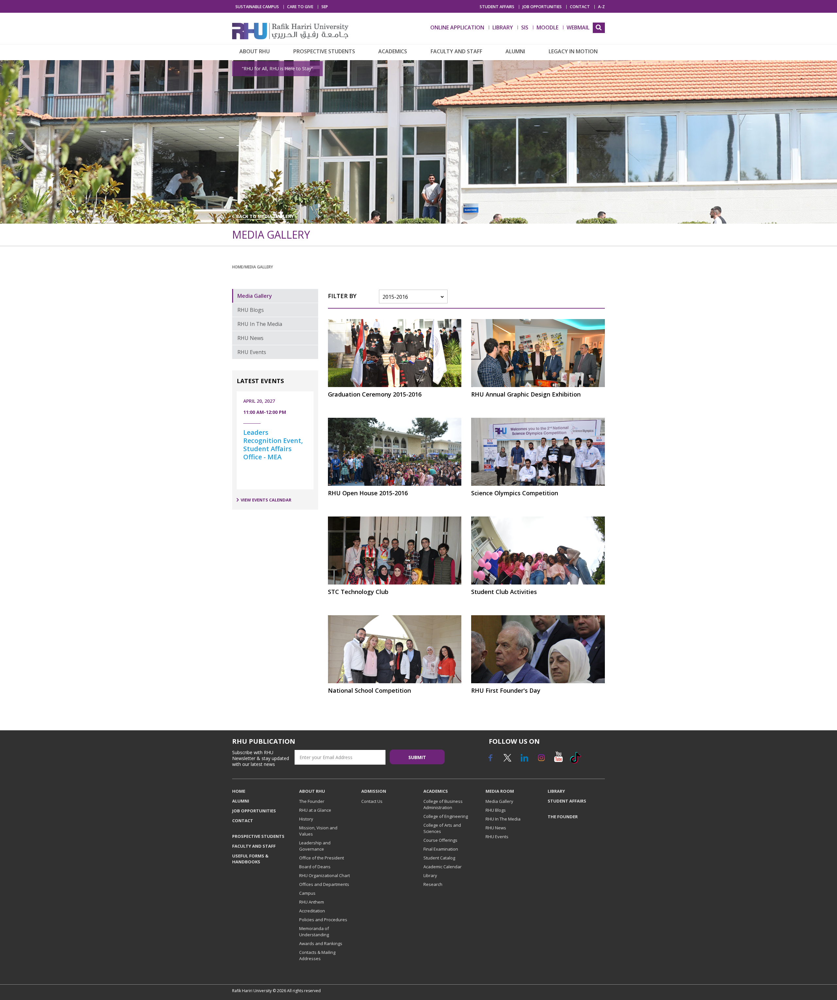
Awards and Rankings (320, 943)
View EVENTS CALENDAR (266, 500)
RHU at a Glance (315, 810)
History (306, 819)
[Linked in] (524, 760)
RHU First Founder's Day (505, 690)
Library (430, 875)
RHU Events (251, 352)
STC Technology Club (358, 592)
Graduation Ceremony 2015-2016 (374, 394)
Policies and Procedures (323, 920)
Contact (580, 7)
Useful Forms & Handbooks (250, 859)
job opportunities (542, 7)
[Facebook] (490, 760)
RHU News (250, 338)
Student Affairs (497, 7)
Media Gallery (254, 295)
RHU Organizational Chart (324, 875)
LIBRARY (502, 27)
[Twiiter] (507, 760)
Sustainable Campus (257, 7)
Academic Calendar (442, 867)
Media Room (500, 791)
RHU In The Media (259, 324)
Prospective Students (324, 51)
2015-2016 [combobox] (395, 296)
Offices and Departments (324, 884)
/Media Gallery (258, 266)
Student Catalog (439, 858)
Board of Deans (315, 867)
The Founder (311, 801)
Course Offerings (440, 840)
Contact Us (372, 801)
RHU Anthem (311, 902)
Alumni (515, 51)
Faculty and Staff (456, 51)
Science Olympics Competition (514, 493)
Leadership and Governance (315, 846)
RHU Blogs (250, 310)
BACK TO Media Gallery (265, 216)
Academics (392, 51)
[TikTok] (575, 760)
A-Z (601, 7)
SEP (324, 7)
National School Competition (369, 690)
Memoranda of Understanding (314, 931)
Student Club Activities (504, 592)
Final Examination (440, 849)
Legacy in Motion (573, 51)
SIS (524, 27)
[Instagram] (541, 760)
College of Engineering (445, 816)
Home (237, 266)
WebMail (578, 27)
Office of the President (321, 858)
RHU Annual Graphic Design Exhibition (526, 394)
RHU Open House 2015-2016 (368, 493)
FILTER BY (342, 296)
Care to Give (300, 7)
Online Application (457, 27)
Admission (373, 791)
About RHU (254, 51)
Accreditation (312, 911)
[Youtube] (558, 760)
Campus (307, 893)
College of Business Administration (443, 804)
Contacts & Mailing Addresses (317, 955)
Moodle (547, 27)
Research (432, 884)
